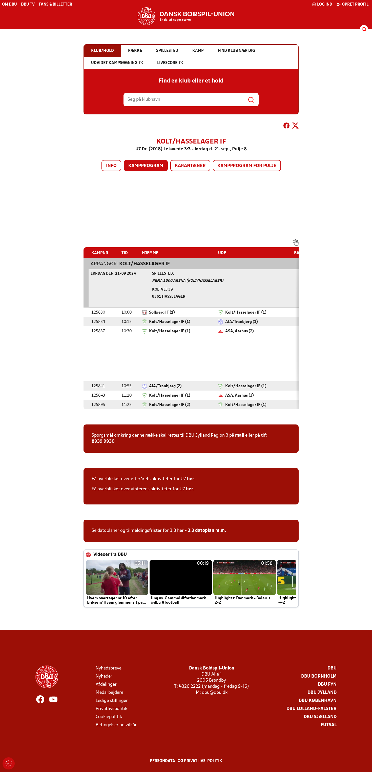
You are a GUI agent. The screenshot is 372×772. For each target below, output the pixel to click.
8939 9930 (103, 441)
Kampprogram (145, 166)
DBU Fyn (327, 684)
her (190, 479)
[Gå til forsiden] (186, 16)
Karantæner (190, 166)
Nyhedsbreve (108, 668)
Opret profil (355, 4)
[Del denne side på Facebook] (286, 127)
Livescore (167, 63)
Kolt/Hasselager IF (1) (245, 312)
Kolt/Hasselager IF (144, 264)
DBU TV (28, 4)
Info (111, 166)
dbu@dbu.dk (215, 692)
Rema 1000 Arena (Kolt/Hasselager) (187, 280)
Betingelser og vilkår (116, 725)
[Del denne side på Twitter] (295, 127)
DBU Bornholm (319, 676)
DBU (332, 668)
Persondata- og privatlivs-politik (186, 761)
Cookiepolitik (109, 717)
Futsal (329, 725)
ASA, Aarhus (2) (239, 331)
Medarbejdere (109, 692)
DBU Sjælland (320, 717)
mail (239, 435)
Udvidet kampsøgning (114, 63)
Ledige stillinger (112, 701)
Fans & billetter (55, 4)
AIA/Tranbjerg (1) (241, 322)
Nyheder (104, 676)
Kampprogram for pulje (246, 166)
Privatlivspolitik (111, 709)
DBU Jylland (322, 692)
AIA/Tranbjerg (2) (165, 386)
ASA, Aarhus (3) (239, 395)
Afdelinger (106, 684)
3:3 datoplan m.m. (207, 531)
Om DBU (9, 4)
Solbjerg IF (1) (162, 312)
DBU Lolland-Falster (311, 709)
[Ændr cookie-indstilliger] (9, 763)
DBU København (318, 701)
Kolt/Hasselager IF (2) (169, 405)
